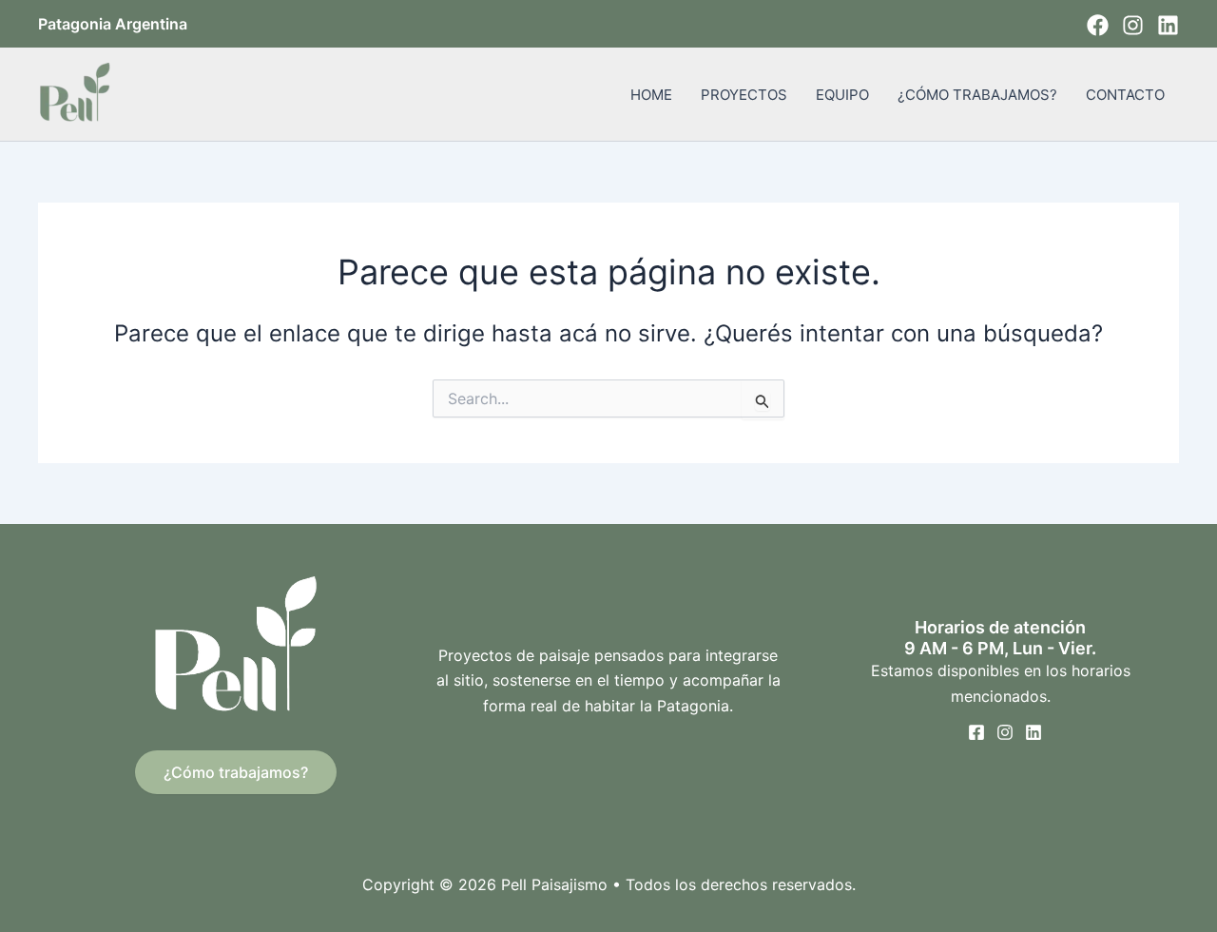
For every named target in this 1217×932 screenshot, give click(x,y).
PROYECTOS (744, 95)
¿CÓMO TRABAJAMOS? (977, 95)
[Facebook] (1098, 25)
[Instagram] (1133, 25)
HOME (651, 95)
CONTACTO (1125, 95)
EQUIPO (842, 95)
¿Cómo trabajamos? (236, 772)
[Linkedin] (1168, 25)
